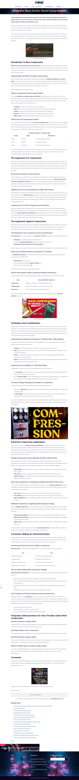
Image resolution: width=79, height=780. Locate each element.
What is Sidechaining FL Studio (38, 761)
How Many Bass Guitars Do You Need (12, 748)
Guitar (13, 741)
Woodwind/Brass (49, 6)
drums (59, 197)
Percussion (38, 6)
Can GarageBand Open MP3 (37, 759)
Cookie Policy (14, 764)
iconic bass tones (61, 127)
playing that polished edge (31, 663)
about (30, 38)
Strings (26, 6)
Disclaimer (13, 767)
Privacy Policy (14, 770)
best (46, 293)
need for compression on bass (33, 275)
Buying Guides (18, 6)
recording (20, 124)
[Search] (66, 759)
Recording (58, 6)
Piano (33, 6)
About (12, 759)
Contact (13, 761)
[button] (63, 6)
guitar (12, 81)
